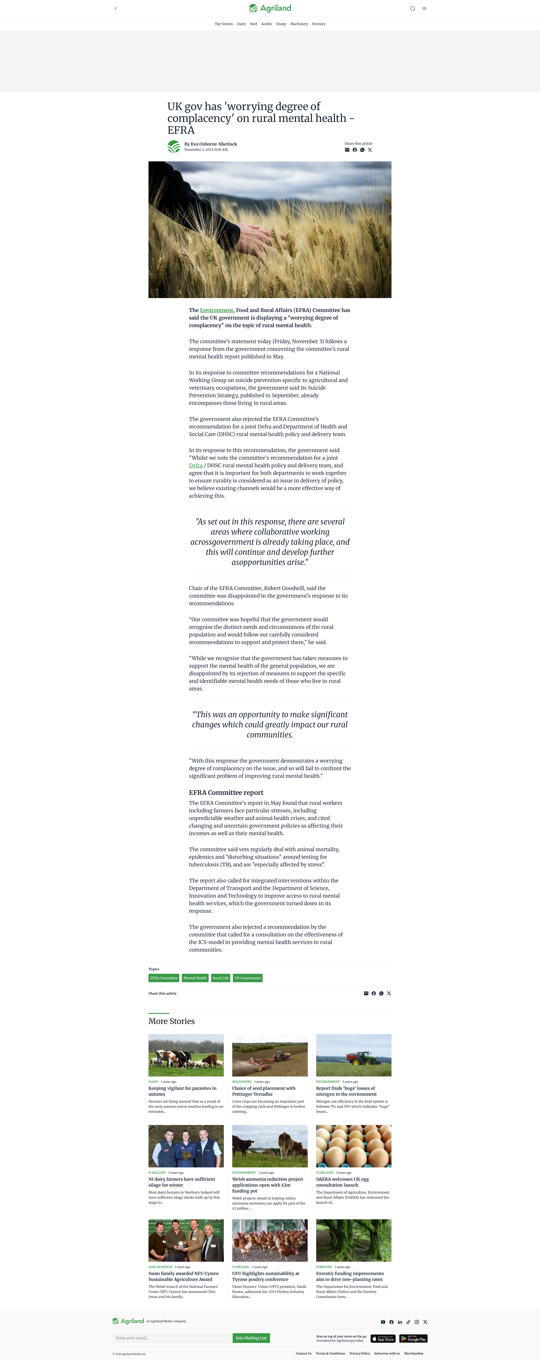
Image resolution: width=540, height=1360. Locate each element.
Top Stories (224, 24)
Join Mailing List (251, 1338)
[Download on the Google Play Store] (413, 1338)
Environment (216, 310)
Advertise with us (387, 1353)
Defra (196, 465)
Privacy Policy (360, 1353)
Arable (266, 24)
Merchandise (414, 1353)
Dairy (241, 24)
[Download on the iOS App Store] (383, 1338)
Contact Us (304, 1353)
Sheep (281, 24)
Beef (253, 24)
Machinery (299, 24)
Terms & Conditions (330, 1353)
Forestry (318, 24)
